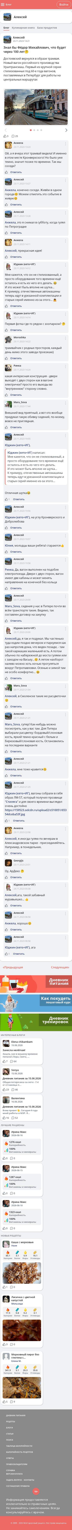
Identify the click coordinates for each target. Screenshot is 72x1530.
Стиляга (11, 802)
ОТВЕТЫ (10, 1458)
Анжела (18, 142)
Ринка (17, 365)
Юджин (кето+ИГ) (24, 264)
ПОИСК (9, 1440)
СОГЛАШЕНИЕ (13, 1486)
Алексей (20, 17)
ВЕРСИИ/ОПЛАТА (14, 1473)
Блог (6, 27)
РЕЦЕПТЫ (10, 1421)
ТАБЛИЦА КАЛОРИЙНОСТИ (19, 1446)
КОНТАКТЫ (29, 1480)
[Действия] (65, 146)
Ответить (16, 172)
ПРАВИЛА (25, 1486)
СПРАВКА (10, 1470)
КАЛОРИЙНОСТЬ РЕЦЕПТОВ (19, 1452)
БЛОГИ (9, 1427)
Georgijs (18, 860)
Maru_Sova (20, 402)
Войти (63, 4)
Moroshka (20, 337)
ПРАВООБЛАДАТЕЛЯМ (16, 1464)
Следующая (59, 967)
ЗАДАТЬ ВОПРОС (14, 1480)
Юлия (9, 545)
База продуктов (47, 27)
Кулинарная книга (23, 27)
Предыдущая (13, 967)
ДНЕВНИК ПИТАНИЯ (15, 1415)
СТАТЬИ (9, 1433)
